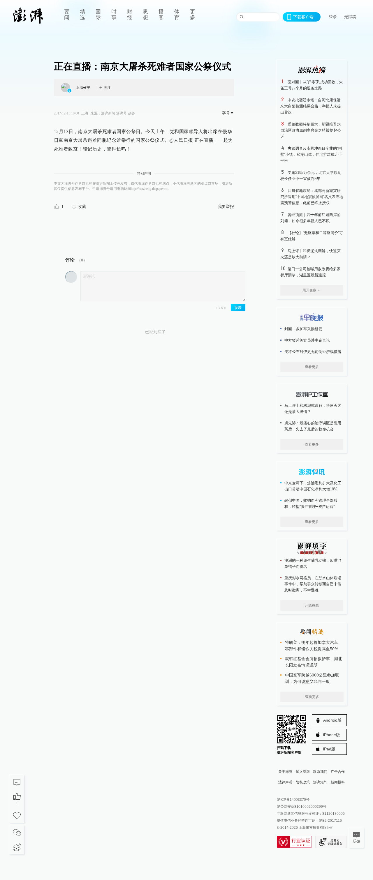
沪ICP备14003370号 (293, 800)
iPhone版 (331, 734)
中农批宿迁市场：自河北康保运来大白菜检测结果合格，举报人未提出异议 (310, 106)
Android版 (332, 720)
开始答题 (312, 605)
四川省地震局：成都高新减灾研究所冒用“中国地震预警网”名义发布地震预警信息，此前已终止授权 (311, 196)
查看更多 (312, 367)
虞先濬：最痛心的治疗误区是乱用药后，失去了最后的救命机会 (312, 426)
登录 (333, 16)
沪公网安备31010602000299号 (301, 807)
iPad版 (329, 749)
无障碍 (350, 17)
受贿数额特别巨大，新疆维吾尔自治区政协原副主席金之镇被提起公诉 (310, 130)
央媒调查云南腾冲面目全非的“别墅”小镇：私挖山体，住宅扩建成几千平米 (311, 154)
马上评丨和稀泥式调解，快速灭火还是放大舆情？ (312, 408)
